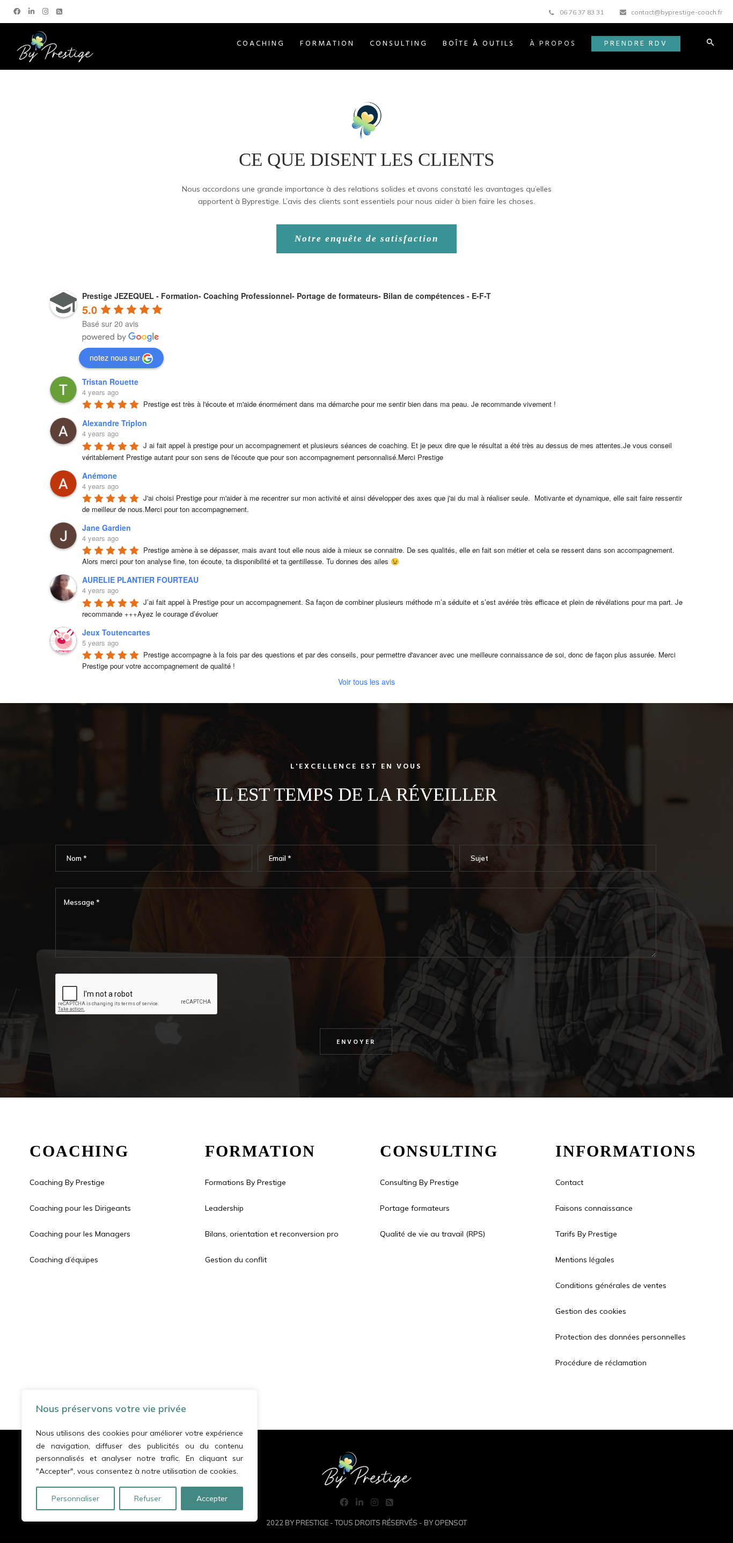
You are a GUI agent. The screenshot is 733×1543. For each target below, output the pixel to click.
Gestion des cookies (590, 1311)
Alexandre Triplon (114, 423)
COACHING (261, 44)
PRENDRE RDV (636, 44)
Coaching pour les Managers (80, 1234)
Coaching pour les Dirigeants (80, 1208)
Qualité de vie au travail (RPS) (432, 1234)
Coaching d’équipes (64, 1259)
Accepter (212, 1498)
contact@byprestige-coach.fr (676, 12)
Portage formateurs (415, 1208)
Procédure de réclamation (601, 1363)
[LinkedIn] (32, 10)
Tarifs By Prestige (586, 1234)
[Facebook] (18, 10)
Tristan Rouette (110, 381)
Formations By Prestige (245, 1182)
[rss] (60, 10)
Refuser (147, 1498)
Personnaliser (75, 1498)
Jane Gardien (106, 527)
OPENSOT (451, 1522)
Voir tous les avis (366, 681)
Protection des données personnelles (620, 1337)
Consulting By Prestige (419, 1182)
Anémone (99, 475)
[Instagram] (46, 10)
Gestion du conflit (236, 1259)
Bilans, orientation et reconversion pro (272, 1234)
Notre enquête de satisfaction (366, 238)
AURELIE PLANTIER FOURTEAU (140, 579)
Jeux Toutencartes (116, 632)
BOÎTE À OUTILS (479, 44)
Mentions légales (584, 1259)
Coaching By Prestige (67, 1182)
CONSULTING (399, 44)
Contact (569, 1182)
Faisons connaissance (594, 1208)
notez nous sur (115, 357)
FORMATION (327, 44)
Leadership (224, 1208)
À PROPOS (553, 44)
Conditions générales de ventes (610, 1285)
